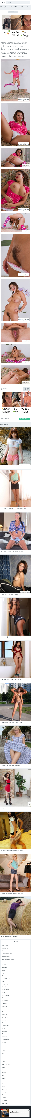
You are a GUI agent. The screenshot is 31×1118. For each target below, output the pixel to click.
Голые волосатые (13, 11)
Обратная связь (12, 1108)
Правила (20, 1108)
